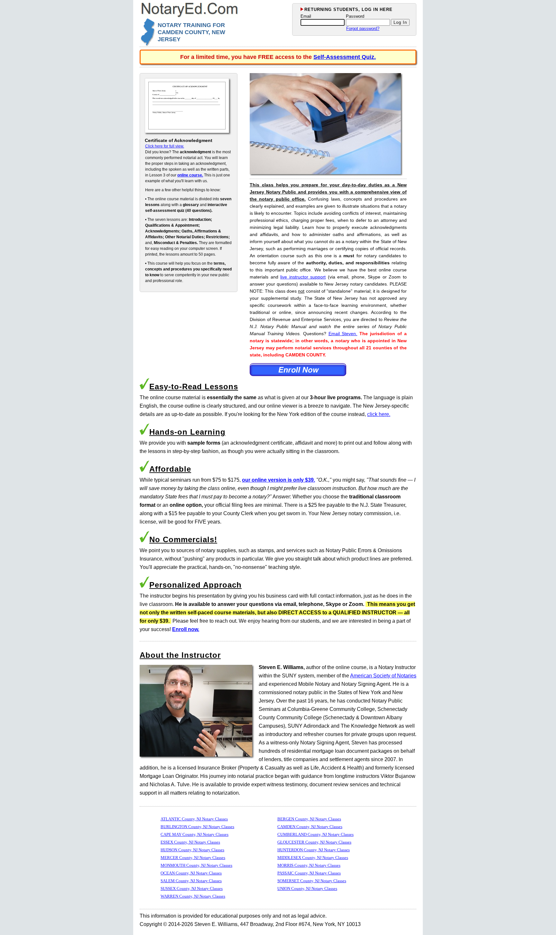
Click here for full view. (164, 146)
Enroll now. (185, 629)
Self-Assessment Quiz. (344, 57)
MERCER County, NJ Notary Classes (193, 857)
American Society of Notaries (383, 675)
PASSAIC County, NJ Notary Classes (309, 873)
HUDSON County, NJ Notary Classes (192, 849)
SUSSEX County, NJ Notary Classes (192, 888)
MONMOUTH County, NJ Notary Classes (196, 865)
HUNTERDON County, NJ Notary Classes (313, 849)
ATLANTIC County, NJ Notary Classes (194, 819)
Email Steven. (343, 333)
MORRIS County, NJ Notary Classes (308, 865)
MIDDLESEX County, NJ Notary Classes (312, 857)
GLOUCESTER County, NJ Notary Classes (314, 842)
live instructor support (303, 276)
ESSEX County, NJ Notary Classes (190, 842)
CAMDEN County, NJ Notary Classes (309, 826)
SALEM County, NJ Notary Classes (191, 880)
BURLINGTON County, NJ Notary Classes (197, 826)
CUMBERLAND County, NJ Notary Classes (315, 834)
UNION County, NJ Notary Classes (307, 888)
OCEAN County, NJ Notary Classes (191, 873)
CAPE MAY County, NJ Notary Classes (194, 834)
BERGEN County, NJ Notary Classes (309, 819)
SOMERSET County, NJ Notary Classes (311, 880)
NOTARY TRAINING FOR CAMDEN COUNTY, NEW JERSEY (191, 32)
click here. (378, 414)
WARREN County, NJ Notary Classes (193, 896)
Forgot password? (362, 28)
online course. (190, 175)
